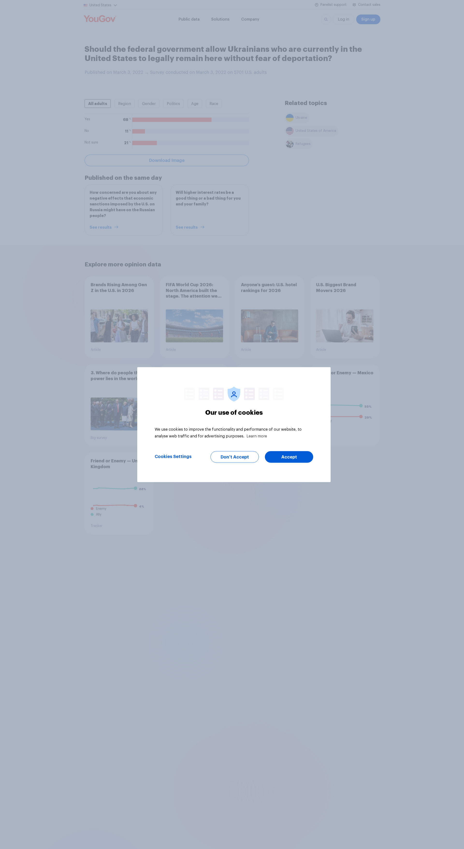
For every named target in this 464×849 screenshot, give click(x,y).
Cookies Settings (173, 456)
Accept (289, 457)
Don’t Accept (235, 457)
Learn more (256, 436)
